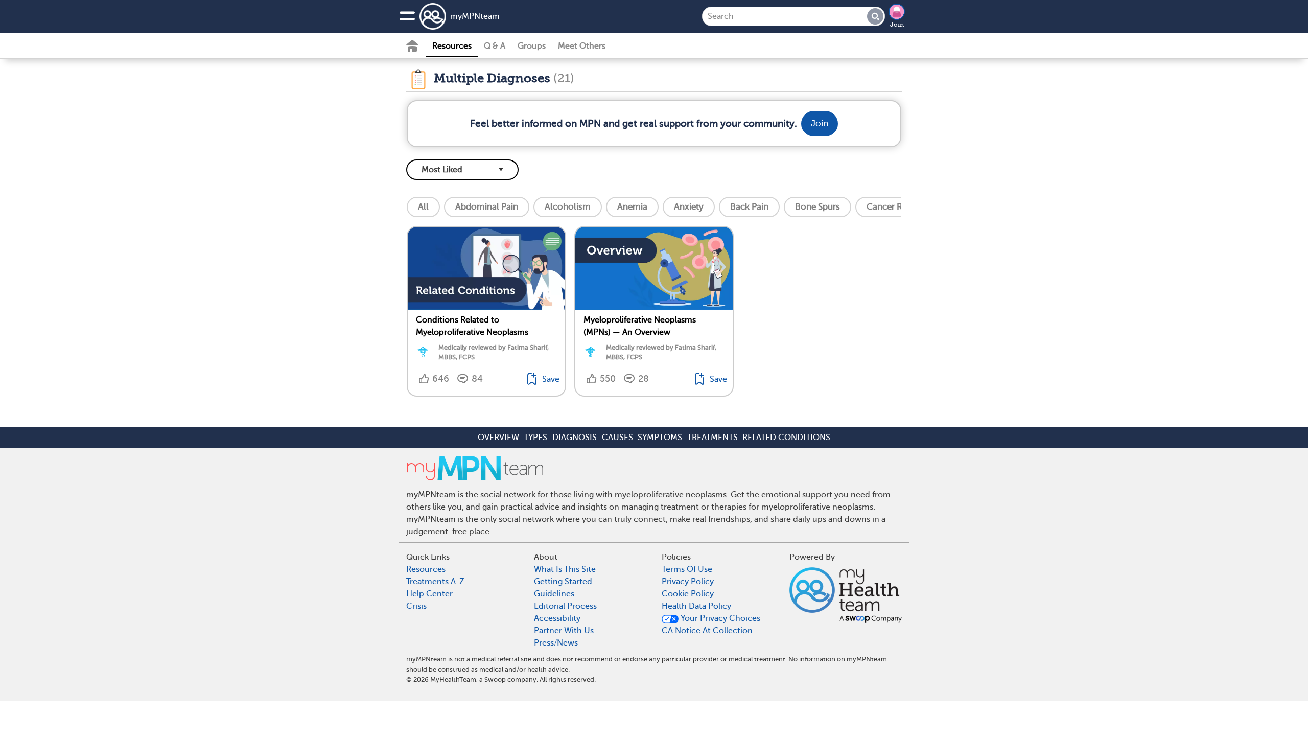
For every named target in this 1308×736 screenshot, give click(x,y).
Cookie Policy (688, 594)
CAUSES (617, 437)
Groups (532, 46)
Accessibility (557, 618)
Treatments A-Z (435, 581)
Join (897, 24)
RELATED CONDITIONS (786, 437)
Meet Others (581, 46)
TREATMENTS (712, 437)
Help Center (429, 594)
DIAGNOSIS (574, 437)
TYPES (535, 437)
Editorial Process (565, 606)
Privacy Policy (688, 581)
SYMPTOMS (660, 437)
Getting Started (563, 581)
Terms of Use (687, 569)
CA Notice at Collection (707, 630)
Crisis (416, 606)
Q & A (494, 46)
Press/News (556, 643)
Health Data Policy (696, 606)
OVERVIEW (498, 437)
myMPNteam (475, 16)
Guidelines (554, 594)
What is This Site (565, 569)
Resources (452, 46)
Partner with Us (564, 630)
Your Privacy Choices (719, 618)
